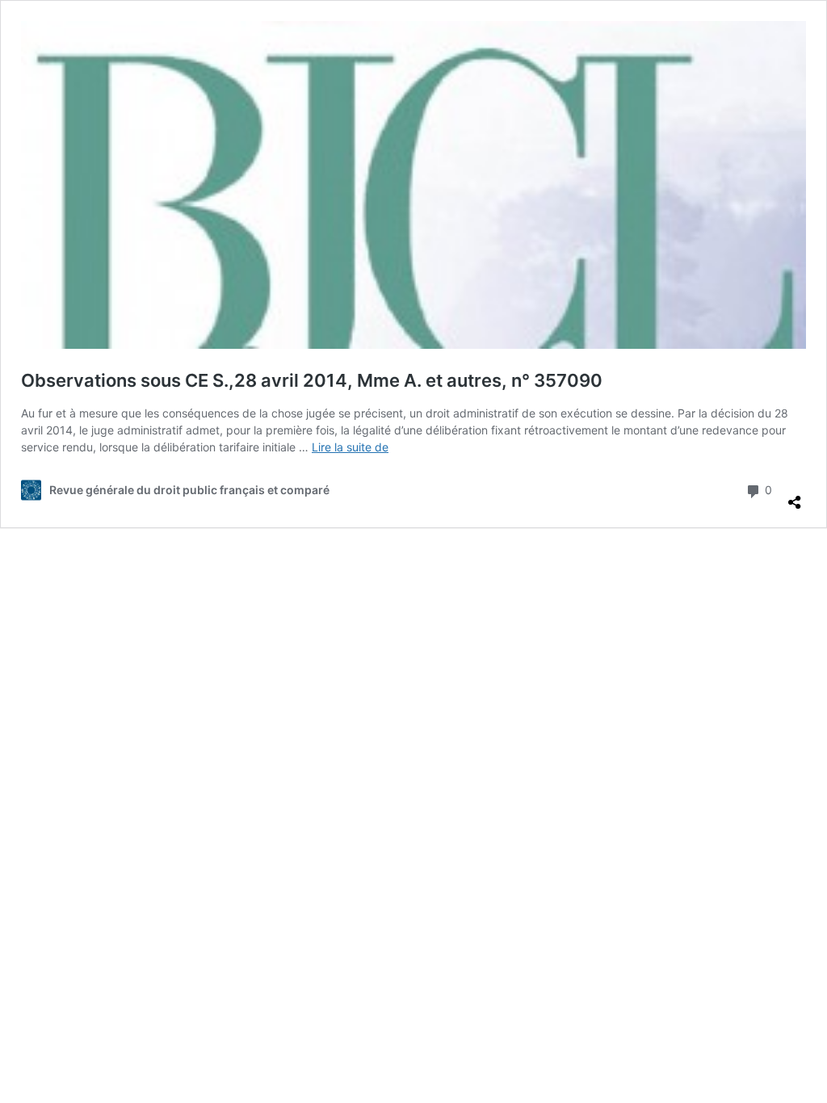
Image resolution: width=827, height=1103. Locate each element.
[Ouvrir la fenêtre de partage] (794, 495)
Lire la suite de (350, 447)
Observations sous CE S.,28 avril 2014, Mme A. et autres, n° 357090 (311, 380)
